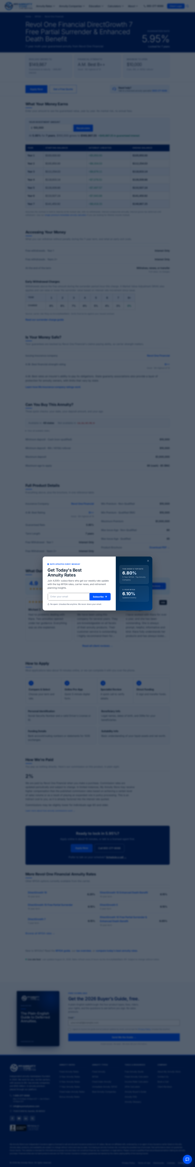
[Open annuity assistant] (187, 1159)
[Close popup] (148, 561)
